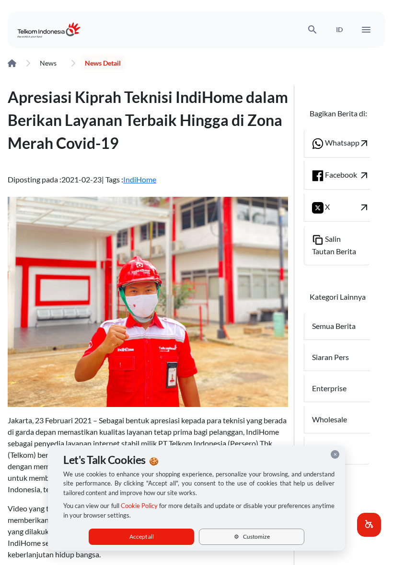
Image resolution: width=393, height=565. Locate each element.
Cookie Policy (139, 505)
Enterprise (329, 388)
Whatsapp (347, 143)
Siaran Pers (330, 357)
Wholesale (329, 419)
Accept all (141, 536)
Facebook (347, 175)
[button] (369, 525)
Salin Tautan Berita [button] (334, 245)
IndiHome (139, 179)
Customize (252, 536)
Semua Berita (334, 325)
